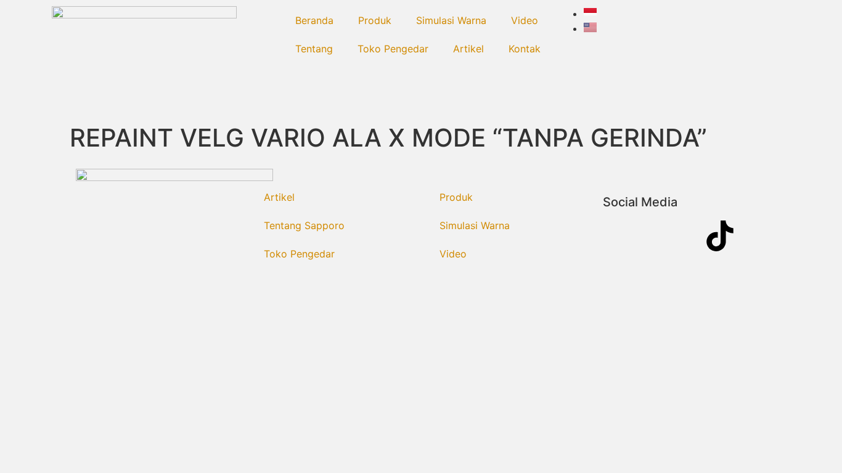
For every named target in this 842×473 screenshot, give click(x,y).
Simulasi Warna (451, 20)
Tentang (314, 48)
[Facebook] (618, 235)
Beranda (314, 20)
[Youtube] (686, 235)
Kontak (525, 48)
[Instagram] (652, 235)
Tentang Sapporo (304, 225)
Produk (374, 20)
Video (524, 20)
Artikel (468, 48)
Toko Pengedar (393, 48)
